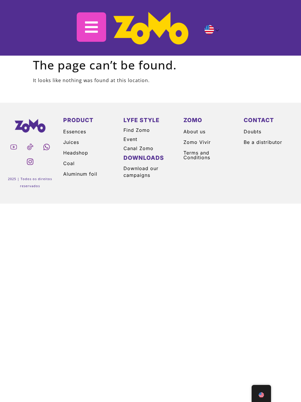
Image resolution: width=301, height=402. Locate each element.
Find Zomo (136, 130)
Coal (69, 163)
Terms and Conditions (196, 155)
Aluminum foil (80, 174)
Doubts (252, 131)
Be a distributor (263, 142)
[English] (209, 30)
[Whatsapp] (46, 146)
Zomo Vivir (197, 142)
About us (194, 131)
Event (130, 139)
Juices (71, 142)
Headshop (75, 153)
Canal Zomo (138, 148)
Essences (74, 131)
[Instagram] (30, 161)
